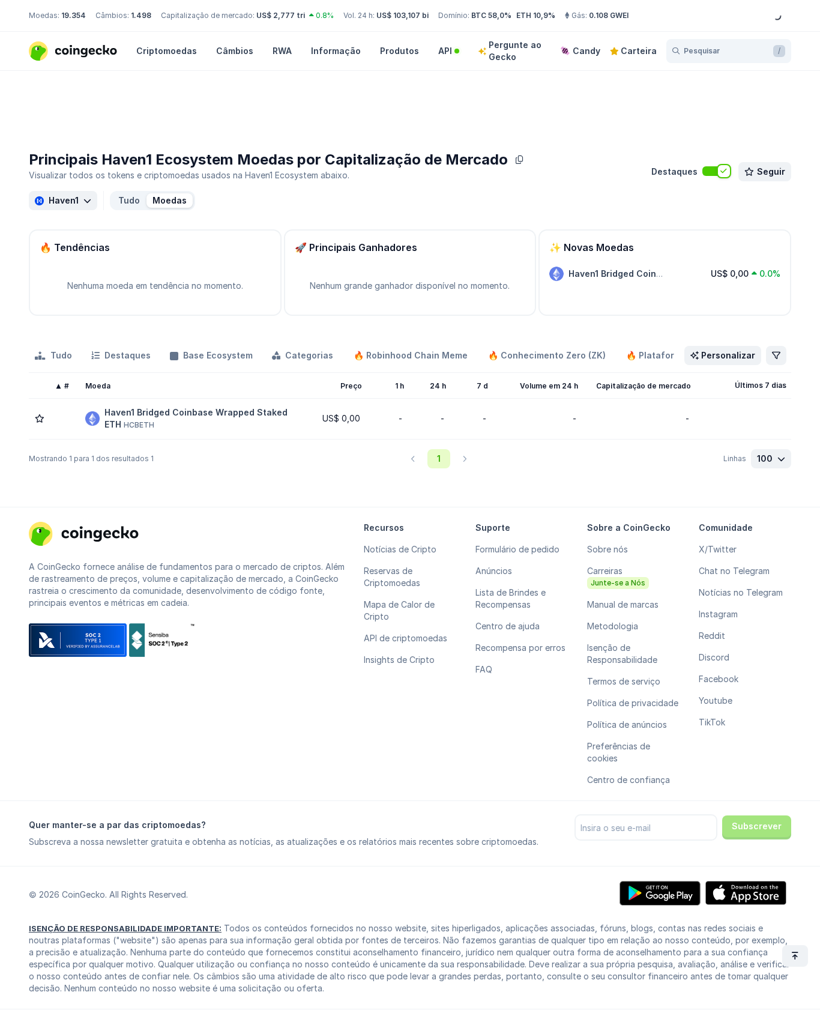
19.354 (73, 15)
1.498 (141, 15)
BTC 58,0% (491, 15)
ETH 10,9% (535, 15)
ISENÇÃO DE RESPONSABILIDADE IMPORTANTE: (125, 928)
